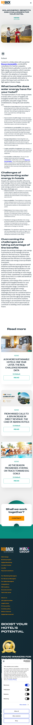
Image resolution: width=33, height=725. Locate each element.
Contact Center (6, 565)
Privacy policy (5, 606)
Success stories (6, 589)
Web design (5, 556)
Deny (16, 720)
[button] (30, 3)
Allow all (16, 711)
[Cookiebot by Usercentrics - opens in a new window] (23, 661)
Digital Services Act (7, 614)
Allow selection (17, 716)
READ (16, 377)
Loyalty (3, 568)
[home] (5, 3)
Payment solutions (7, 570)
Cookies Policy (12, 679)
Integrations (5, 584)
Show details (23, 704)
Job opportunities (7, 600)
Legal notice (5, 603)
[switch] (27, 689)
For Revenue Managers (8, 578)
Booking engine (6, 559)
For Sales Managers (7, 581)
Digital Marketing (6, 562)
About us (4, 597)
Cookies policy (6, 608)
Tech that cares (6, 592)
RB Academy (5, 587)
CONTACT (16, 518)
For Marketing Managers (9, 575)
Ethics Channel (6, 611)
